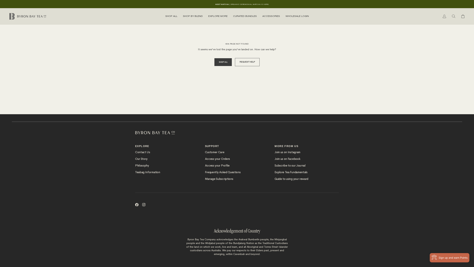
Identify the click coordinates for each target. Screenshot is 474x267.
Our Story (141, 159)
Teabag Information (147, 172)
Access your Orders (217, 159)
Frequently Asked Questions (223, 172)
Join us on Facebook (287, 159)
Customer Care (214, 152)
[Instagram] (144, 204)
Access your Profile (217, 165)
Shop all (223, 62)
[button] (171, 16)
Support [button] (212, 146)
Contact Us (142, 152)
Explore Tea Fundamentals (291, 172)
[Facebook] (136, 204)
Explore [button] (142, 146)
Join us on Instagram (287, 152)
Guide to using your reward (291, 179)
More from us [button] (286, 146)
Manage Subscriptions (219, 179)
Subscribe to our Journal (290, 165)
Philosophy (142, 165)
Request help (247, 62)
